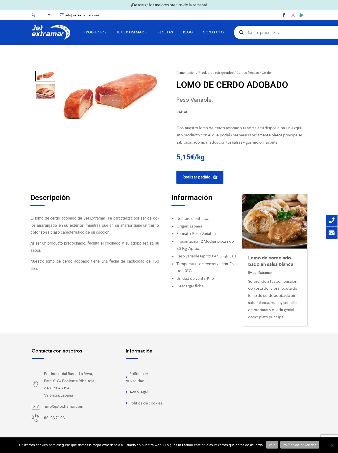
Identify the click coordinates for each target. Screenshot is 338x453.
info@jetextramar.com (82, 15)
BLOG (188, 32)
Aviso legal (138, 392)
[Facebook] (284, 15)
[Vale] (331, 445)
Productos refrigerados (216, 73)
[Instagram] (293, 15)
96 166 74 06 (46, 15)
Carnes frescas (248, 73)
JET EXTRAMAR (130, 32)
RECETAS (165, 32)
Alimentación (185, 73)
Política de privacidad (300, 445)
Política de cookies (145, 403)
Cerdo (266, 73)
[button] (199, 177)
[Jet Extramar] (51, 32)
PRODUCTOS (95, 32)
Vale (272, 445)
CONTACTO (213, 32)
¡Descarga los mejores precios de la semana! (169, 4)
